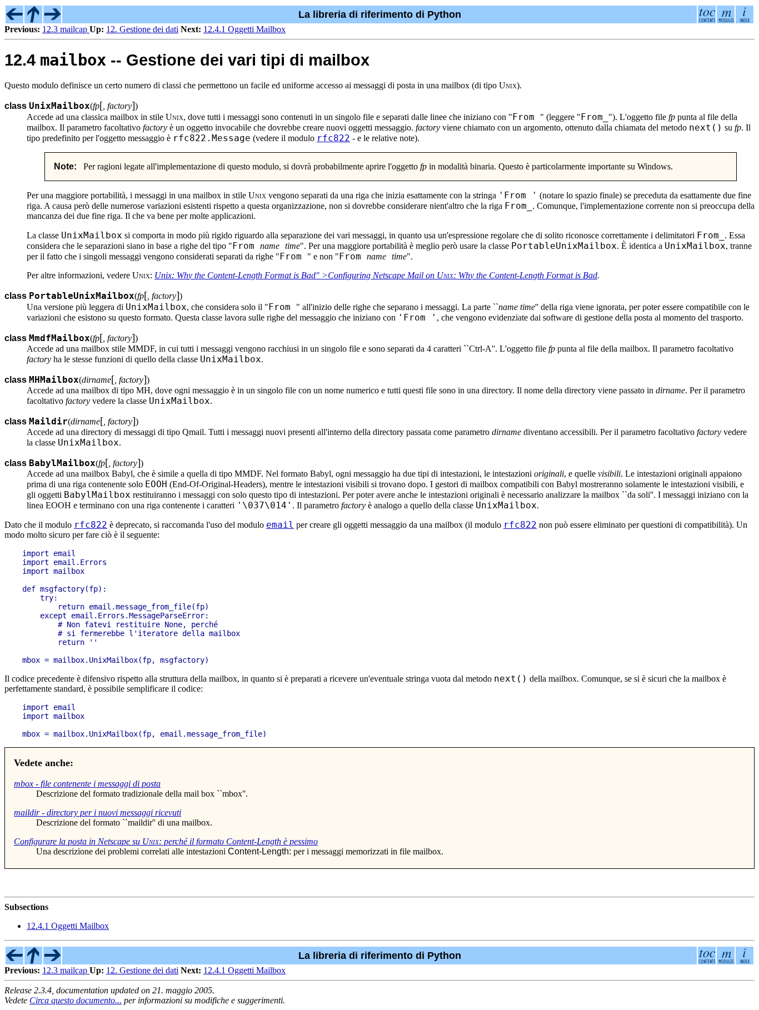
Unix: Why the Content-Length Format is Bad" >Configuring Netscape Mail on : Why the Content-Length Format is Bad (375, 275)
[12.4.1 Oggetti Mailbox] (52, 20)
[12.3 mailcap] (14, 20)
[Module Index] (726, 20)
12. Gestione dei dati (142, 29)
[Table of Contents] (707, 20)
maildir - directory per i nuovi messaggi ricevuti (97, 812)
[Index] (744, 20)
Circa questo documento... (75, 1000)
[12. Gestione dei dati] (33, 20)
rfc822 (333, 138)
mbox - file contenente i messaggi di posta (87, 783)
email (280, 524)
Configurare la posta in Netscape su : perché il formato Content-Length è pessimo (166, 841)
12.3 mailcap (65, 29)
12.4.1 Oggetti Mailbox (244, 29)
